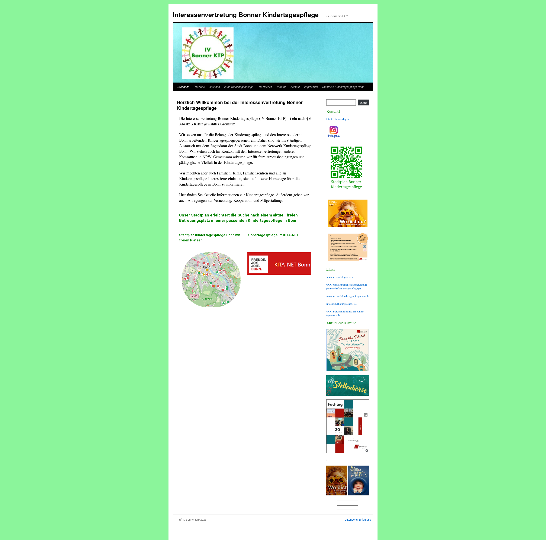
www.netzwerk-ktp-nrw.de (339, 277)
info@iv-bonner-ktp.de (337, 119)
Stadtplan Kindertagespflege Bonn (343, 87)
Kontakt (295, 87)
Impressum (311, 87)
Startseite (183, 87)
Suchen (363, 102)
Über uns (199, 87)
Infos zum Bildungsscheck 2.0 (341, 303)
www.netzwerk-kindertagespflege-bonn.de (347, 296)
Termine (281, 87)
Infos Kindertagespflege (238, 87)
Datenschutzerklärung (358, 519)
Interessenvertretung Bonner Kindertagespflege (246, 14)
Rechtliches (265, 87)
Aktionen (214, 87)
